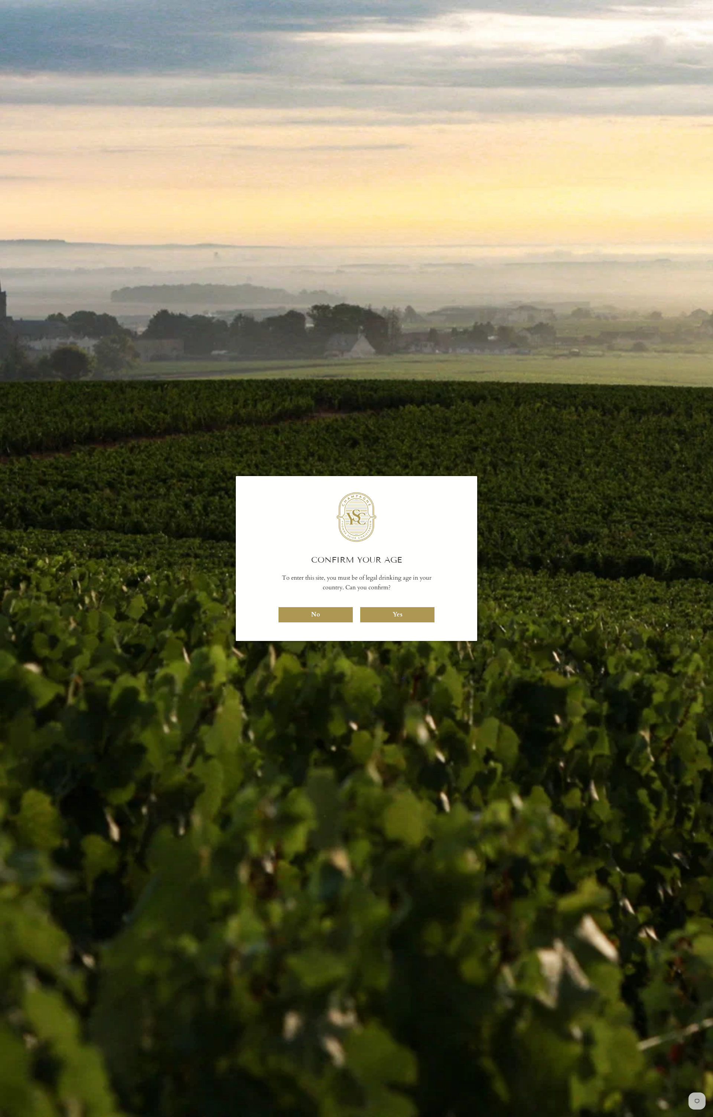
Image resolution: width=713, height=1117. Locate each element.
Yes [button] (398, 614)
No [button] (315, 614)
